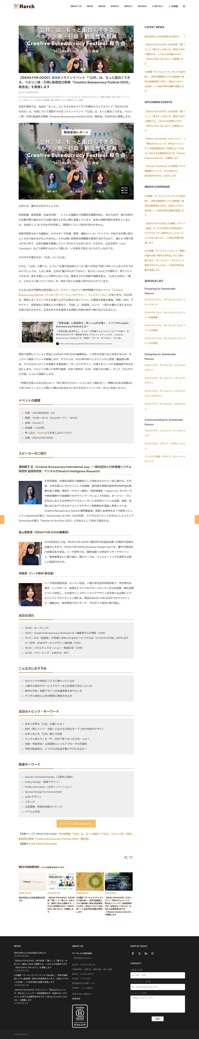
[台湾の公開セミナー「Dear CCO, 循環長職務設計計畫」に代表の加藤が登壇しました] (197, 519)
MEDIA (101, 6)
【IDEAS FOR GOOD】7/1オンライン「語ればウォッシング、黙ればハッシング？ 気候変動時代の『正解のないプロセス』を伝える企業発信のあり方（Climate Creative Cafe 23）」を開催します (165, 148)
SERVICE (115, 6)
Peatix (41, 432)
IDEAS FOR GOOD (46, 843)
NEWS (90, 6)
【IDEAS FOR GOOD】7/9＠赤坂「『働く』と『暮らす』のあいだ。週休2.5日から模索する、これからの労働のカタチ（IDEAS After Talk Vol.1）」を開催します (165, 54)
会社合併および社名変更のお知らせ (162, 36)
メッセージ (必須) (138, 993)
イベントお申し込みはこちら (78, 823)
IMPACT (128, 6)
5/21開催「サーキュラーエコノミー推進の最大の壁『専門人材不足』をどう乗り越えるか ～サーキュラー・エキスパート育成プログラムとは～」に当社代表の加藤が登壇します (164, 260)
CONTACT (157, 6)
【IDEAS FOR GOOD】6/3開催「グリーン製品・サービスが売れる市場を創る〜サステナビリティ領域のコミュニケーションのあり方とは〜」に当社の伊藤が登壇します (164, 233)
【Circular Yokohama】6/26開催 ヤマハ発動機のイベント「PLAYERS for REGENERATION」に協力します (165, 171)
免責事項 (76, 999)
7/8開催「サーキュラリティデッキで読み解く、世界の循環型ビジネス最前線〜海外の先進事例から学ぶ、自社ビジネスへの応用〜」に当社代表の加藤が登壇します (165, 81)
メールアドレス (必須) (140, 981)
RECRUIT (142, 6)
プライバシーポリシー (82, 994)
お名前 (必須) (136, 970)
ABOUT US (76, 6)
